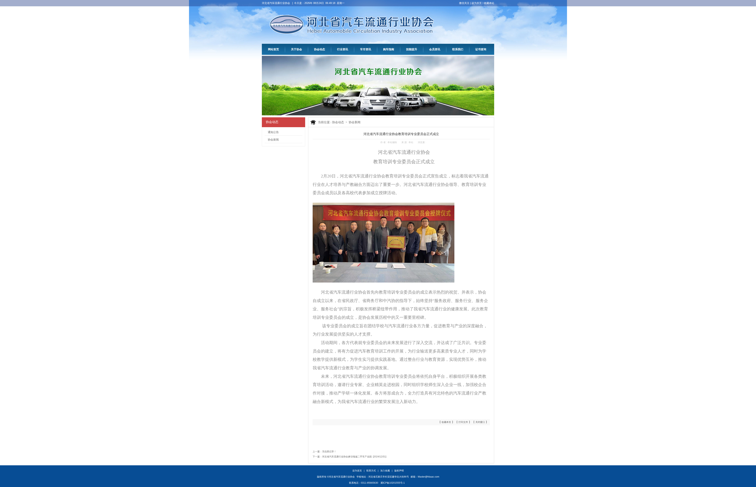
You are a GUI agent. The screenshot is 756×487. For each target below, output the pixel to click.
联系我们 (457, 49)
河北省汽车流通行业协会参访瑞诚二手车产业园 (347, 456)
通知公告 (273, 132)
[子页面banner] (378, 114)
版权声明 (399, 470)
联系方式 (371, 470)
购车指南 (388, 49)
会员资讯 (434, 49)
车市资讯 (365, 49)
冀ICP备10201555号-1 (393, 482)
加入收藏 (385, 470)
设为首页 (477, 3)
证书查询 (480, 49)
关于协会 (296, 49)
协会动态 (319, 49)
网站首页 (273, 49)
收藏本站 (489, 3)
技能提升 (411, 49)
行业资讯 (342, 49)
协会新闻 (273, 139)
